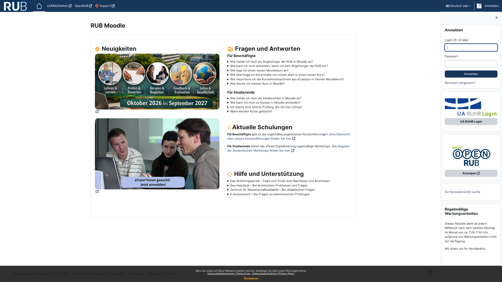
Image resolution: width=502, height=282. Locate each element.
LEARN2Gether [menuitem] (57, 6)
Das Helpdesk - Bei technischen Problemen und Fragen (268, 185)
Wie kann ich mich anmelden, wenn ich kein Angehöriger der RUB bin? (279, 66)
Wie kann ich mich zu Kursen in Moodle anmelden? (265, 102)
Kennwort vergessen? (460, 83)
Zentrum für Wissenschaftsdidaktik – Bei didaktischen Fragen (272, 190)
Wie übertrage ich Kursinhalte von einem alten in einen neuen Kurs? (277, 75)
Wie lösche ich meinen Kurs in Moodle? (257, 83)
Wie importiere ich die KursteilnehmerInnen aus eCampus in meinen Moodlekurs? (287, 79)
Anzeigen (469, 173)
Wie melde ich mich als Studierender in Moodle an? (265, 98)
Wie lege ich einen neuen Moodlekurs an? (259, 70)
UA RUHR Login (471, 121)
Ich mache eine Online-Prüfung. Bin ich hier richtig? (266, 107)
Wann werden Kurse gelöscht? (251, 111)
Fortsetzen (251, 278)
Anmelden (492, 6)
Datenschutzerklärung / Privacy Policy (273, 273)
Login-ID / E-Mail (456, 40)
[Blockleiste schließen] (496, 17)
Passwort (451, 56)
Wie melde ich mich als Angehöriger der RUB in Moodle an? (271, 61)
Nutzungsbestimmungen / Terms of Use (229, 273)
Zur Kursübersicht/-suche (462, 192)
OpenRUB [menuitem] (81, 6)
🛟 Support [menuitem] (103, 6)
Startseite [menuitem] (39, 6)
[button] (458, 6)
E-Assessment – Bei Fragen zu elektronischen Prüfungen (270, 194)
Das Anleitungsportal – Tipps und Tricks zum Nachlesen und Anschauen (280, 181)
